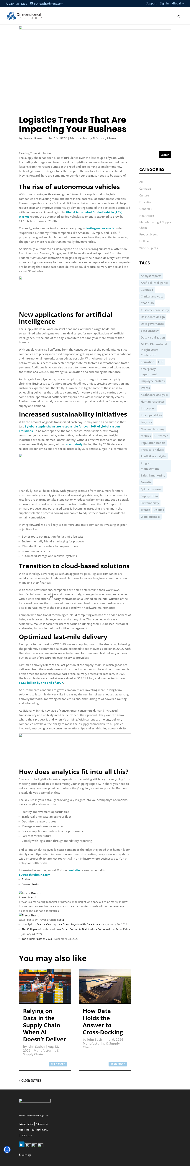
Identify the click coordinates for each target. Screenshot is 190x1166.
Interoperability (151, 415)
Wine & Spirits (148, 248)
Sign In (164, 3)
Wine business (150, 516)
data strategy (150, 330)
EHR (160, 362)
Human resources (153, 401)
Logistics (146, 422)
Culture (144, 195)
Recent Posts (30, 884)
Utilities (144, 241)
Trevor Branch (34, 138)
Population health (153, 443)
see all (61, 919)
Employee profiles (153, 381)
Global (176, 3)
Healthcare (146, 215)
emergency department (149, 371)
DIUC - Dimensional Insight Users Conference (154, 349)
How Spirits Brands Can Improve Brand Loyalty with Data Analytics (63, 924)
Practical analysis (152, 449)
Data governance (152, 324)
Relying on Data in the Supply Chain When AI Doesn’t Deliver (44, 1025)
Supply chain (149, 496)
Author (26, 879)
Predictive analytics (154, 456)
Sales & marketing (153, 475)
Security (146, 482)
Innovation (148, 408)
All (141, 182)
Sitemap (25, 1154)
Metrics (146, 436)
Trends (145, 510)
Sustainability (150, 503)
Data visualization (153, 337)
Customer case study (155, 310)
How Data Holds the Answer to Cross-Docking (103, 1021)
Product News (148, 234)
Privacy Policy (26, 1124)
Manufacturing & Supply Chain (93, 138)
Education (145, 202)
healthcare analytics (154, 394)
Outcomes (161, 436)
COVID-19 (147, 303)
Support (151, 3)
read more (58, 1064)
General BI (146, 209)
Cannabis (145, 188)
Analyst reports (151, 276)
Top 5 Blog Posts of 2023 (37, 939)
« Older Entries (30, 1080)
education (147, 362)
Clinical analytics (152, 296)
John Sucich (36, 1046)
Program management (150, 465)
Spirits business (151, 489)
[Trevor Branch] (29, 893)
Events (145, 388)
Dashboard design (153, 317)
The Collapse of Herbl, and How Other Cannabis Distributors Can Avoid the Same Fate (75, 929)
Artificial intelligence (154, 282)
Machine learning (152, 429)
